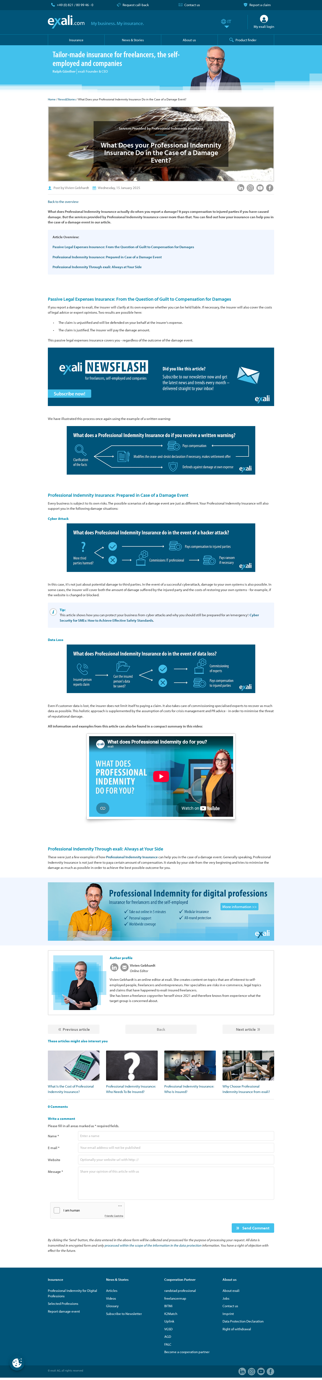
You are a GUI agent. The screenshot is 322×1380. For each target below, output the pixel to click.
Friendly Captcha (114, 1215)
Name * (53, 1136)
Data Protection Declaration (243, 1321)
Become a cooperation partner (187, 1352)
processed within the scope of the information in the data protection (153, 1245)
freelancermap (175, 1298)
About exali (231, 1290)
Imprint (228, 1313)
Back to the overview (63, 201)
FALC (167, 1344)
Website (54, 1160)
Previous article (76, 1029)
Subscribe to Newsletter (124, 1313)
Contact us (192, 5)
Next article (246, 1029)
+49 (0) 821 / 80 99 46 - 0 (75, 5)
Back (161, 1029)
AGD (167, 1336)
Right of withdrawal (237, 1329)
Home (52, 99)
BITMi (168, 1306)
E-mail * (53, 1148)
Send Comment (255, 1227)
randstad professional (180, 1290)
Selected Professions (63, 1303)
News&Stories (67, 99)
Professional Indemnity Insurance (132, 857)
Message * (55, 1171)
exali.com (66, 22)
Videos (111, 1298)
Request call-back (136, 5)
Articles (111, 1290)
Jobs (226, 1298)
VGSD (168, 1329)
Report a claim (260, 5)
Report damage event (64, 1311)
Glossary (112, 1306)
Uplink (169, 1321)
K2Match (170, 1313)
